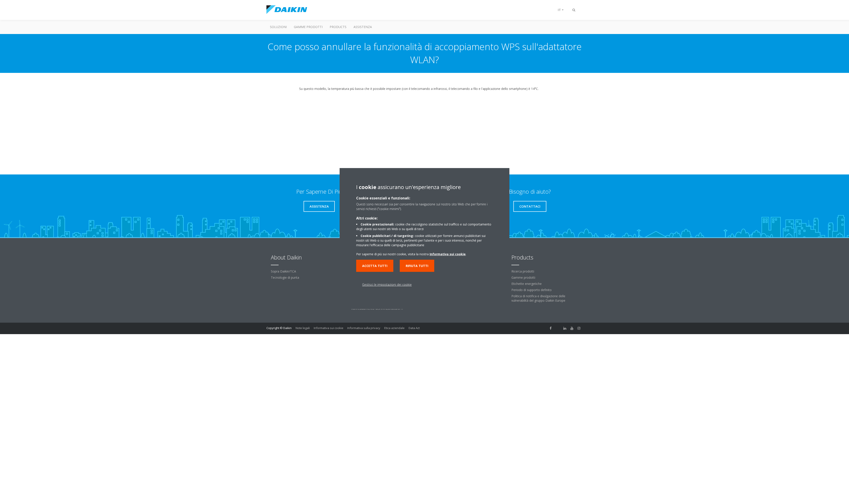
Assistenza (363, 27)
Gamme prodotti (308, 27)
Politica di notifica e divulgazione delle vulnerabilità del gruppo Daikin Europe (538, 298)
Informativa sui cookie (328, 328)
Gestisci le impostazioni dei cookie (387, 284)
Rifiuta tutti (417, 266)
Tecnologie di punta (285, 277)
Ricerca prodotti (522, 271)
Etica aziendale (394, 328)
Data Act (414, 328)
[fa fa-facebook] (550, 328)
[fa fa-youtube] (572, 328)
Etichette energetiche (526, 284)
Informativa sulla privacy (363, 328)
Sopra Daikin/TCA (283, 271)
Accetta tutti (374, 266)
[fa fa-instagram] (579, 328)
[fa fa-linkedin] (564, 328)
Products (338, 27)
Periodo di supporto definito (531, 290)
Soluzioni (278, 27)
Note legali (303, 328)
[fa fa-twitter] (557, 328)
